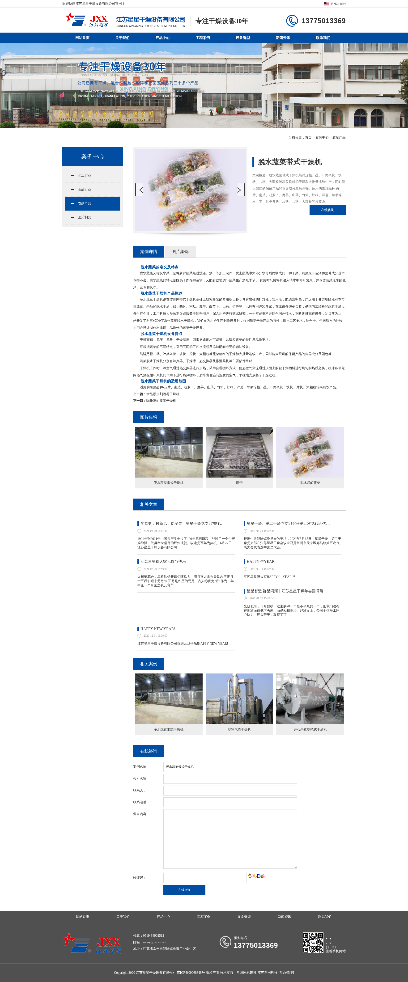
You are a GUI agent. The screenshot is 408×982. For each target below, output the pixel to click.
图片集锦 (180, 251)
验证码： (139, 878)
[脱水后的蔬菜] (310, 430)
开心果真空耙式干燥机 (310, 729)
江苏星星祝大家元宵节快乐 (163, 561)
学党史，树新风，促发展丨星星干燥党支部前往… (182, 523)
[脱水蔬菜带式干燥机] (169, 430)
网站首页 (82, 38)
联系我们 (323, 38)
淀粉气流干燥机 (239, 729)
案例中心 (322, 137)
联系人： (139, 790)
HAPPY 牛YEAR (261, 561)
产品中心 (163, 38)
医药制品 (84, 217)
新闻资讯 (283, 38)
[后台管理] (286, 972)
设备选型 (243, 38)
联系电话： (141, 802)
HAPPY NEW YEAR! (157, 629)
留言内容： (141, 814)
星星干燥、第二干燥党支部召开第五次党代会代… (288, 523)
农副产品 (339, 137)
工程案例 (203, 38)
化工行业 (84, 175)
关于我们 (122, 38)
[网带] (239, 430)
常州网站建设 (246, 972)
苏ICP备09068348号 (191, 972)
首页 (308, 137)
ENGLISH (338, 4)
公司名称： (141, 778)
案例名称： (141, 767)
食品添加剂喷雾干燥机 (162, 394)
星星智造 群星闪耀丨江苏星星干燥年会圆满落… (287, 591)
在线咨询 (327, 210)
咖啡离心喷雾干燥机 (161, 400)
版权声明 (212, 972)
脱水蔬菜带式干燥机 (168, 729)
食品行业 (84, 189)
